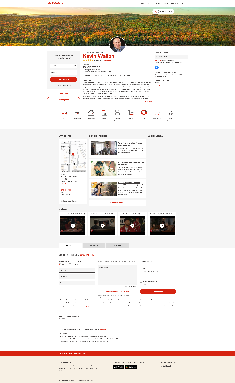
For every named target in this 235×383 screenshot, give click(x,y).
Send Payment (63, 100)
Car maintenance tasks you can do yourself (131, 163)
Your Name (63, 270)
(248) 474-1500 (66, 190)
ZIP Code (54, 72)
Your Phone (75, 264)
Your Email (64, 264)
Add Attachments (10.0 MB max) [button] (117, 291)
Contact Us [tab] (70, 245)
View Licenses (159, 86)
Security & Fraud (74, 365)
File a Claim (63, 93)
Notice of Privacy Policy (76, 368)
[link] (55, 3)
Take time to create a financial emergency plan (130, 144)
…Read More (148, 101)
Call (156, 60)
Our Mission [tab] (94, 245)
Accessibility (89, 365)
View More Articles (117, 203)
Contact (174, 3)
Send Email (158, 291)
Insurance (145, 3)
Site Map (61, 371)
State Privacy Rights (91, 368)
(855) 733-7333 (89, 306)
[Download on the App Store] (118, 367)
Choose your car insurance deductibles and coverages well (130, 184)
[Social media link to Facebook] (157, 67)
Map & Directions (67, 184)
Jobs (166, 3)
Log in (183, 3)
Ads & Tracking (63, 365)
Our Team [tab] (117, 245)
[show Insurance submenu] (150, 3)
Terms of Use (62, 368)
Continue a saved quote (63, 85)
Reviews (157, 3)
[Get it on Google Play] (131, 367)
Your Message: (103, 267)
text (160, 60)
